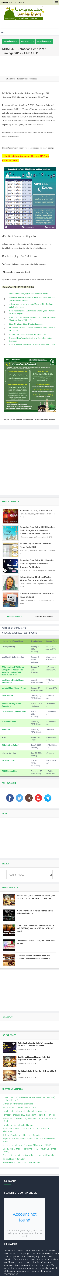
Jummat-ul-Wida (9, 722)
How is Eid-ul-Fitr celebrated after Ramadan (21, 1162)
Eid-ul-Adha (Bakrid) (10, 745)
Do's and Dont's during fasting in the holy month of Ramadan (29, 1155)
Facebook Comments (45, 616)
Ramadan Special (44, 41)
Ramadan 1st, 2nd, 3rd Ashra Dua (36, 510)
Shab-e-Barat (7, 696)
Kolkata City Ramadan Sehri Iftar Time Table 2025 (35, 545)
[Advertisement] (30, 24)
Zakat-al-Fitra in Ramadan (14, 1159)
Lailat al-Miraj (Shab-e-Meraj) (14, 688)
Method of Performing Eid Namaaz (18, 1104)
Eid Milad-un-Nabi (9, 771)
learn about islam (11, 41)
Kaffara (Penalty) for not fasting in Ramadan (22, 1135)
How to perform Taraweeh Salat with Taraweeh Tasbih (32, 344)
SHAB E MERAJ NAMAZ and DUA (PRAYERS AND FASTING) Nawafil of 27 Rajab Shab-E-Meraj (35, 928)
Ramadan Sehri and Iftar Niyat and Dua (19, 1107)
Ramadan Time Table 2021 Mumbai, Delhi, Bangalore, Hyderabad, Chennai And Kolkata (37, 563)
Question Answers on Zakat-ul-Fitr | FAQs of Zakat (37, 595)
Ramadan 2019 (27, 41)
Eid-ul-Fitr (6, 730)
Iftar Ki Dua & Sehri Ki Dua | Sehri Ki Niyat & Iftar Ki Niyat (37, 1072)
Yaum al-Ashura (8, 761)
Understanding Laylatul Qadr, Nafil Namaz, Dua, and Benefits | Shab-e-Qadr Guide (35, 1044)
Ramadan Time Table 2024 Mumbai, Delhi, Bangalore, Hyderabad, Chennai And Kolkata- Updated (37, 530)
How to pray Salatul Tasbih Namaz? (18, 1125)
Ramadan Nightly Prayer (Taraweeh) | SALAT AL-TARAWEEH (28, 1145)
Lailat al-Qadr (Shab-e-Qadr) (14, 711)
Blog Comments (15, 616)
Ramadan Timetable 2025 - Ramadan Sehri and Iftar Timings (29, 1115)
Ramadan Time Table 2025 (27, 79)
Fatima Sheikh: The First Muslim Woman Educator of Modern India (36, 579)
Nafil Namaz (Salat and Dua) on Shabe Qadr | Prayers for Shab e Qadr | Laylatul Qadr (34, 1058)
